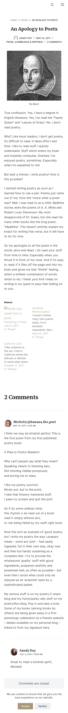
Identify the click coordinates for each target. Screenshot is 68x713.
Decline (42, 706)
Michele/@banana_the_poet (34, 422)
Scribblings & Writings (29, 42)
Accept (25, 706)
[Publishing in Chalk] (16, 313)
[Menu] (62, 4)
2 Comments (54, 42)
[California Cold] (18, 356)
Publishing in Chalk (15, 321)
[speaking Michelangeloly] (46, 322)
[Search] (52, 4)
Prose (10, 42)
